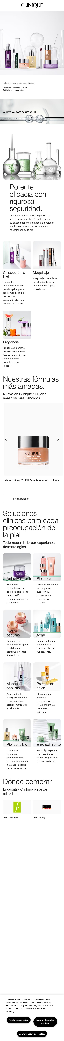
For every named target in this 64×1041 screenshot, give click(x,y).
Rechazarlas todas (18, 1020)
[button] (6, 439)
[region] (32, 1018)
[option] (33, 444)
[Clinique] (32, 7)
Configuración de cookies (32, 1033)
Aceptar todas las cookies (45, 1022)
